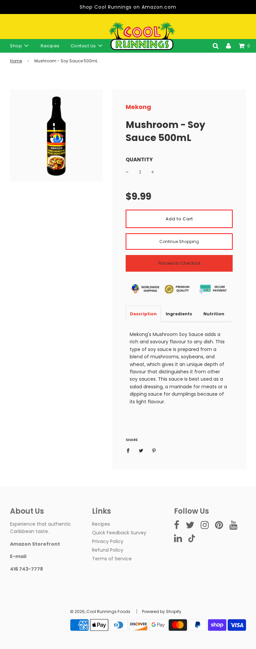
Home (16, 61)
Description (143, 314)
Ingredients (179, 314)
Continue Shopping (179, 241)
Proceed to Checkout (179, 263)
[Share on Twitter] (141, 450)
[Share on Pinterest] (154, 450)
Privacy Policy (107, 541)
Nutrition (213, 314)
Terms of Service (112, 558)
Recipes (50, 46)
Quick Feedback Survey (119, 532)
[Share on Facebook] (130, 450)
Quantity (139, 159)
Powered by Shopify (161, 611)
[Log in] (228, 45)
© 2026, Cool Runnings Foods (100, 611)
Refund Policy (107, 550)
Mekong (138, 107)
